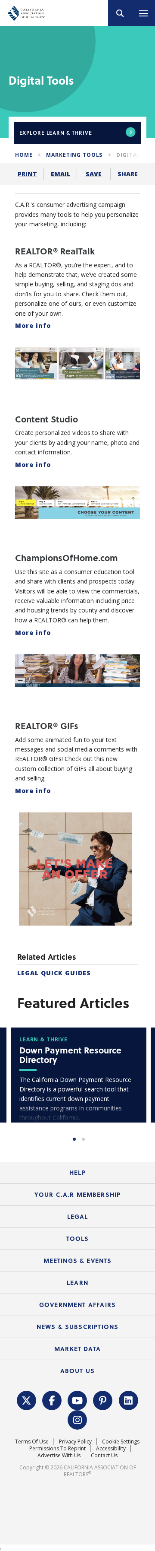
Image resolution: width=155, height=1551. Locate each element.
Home (23, 155)
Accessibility (111, 1448)
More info (33, 325)
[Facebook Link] (52, 1400)
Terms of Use (32, 1441)
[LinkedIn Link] (128, 1400)
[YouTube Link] (77, 1400)
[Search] (120, 13)
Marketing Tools (74, 155)
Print (27, 174)
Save (94, 174)
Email (60, 174)
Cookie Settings (121, 1441)
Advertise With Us (59, 1455)
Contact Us (104, 1455)
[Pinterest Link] (103, 1400)
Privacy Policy (75, 1441)
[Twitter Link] (26, 1400)
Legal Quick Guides (54, 973)
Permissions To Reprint (57, 1448)
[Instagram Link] (77, 1419)
